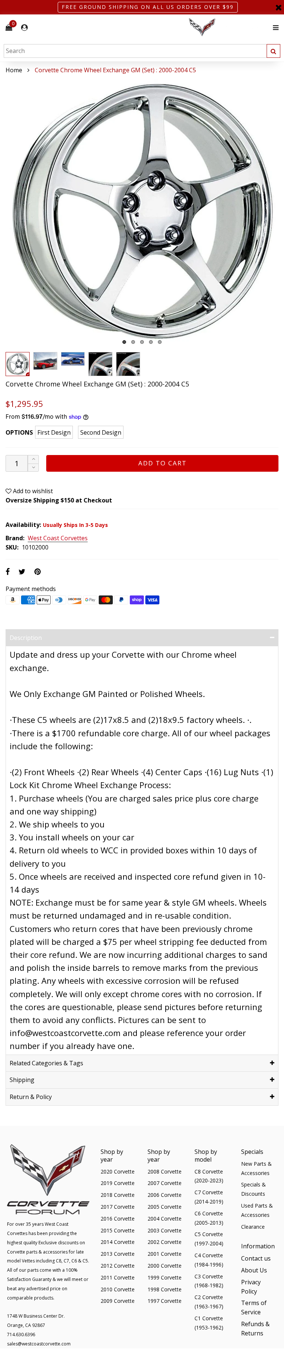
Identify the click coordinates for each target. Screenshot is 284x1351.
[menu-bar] (273, 27)
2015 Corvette (118, 1230)
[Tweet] (22, 572)
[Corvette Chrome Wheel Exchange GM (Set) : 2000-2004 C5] (142, 211)
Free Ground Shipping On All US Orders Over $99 (148, 6)
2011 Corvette (118, 1277)
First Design (54, 432)
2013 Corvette (118, 1253)
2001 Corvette (165, 1253)
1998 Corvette (165, 1289)
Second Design (100, 432)
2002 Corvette (165, 1241)
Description (26, 638)
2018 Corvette (118, 1194)
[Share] (8, 572)
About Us (254, 1270)
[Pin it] (37, 572)
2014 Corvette (118, 1241)
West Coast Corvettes (58, 538)
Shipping (22, 1080)
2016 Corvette (118, 1218)
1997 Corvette (165, 1300)
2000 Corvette (165, 1265)
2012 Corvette (118, 1265)
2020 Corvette (118, 1171)
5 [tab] (160, 342)
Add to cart (162, 463)
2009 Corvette (118, 1300)
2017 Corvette (118, 1206)
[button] (33, 468)
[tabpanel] (142, 211)
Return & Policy (31, 1097)
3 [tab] (142, 342)
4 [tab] (151, 342)
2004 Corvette (165, 1218)
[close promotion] (278, 7)
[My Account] (24, 27)
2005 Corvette (165, 1206)
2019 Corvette (118, 1182)
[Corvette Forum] (228, 27)
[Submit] (273, 51)
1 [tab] (124, 342)
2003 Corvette (165, 1230)
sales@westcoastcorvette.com (39, 1344)
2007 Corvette (165, 1182)
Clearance (253, 1226)
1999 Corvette (165, 1277)
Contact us (256, 1258)
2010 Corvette (118, 1289)
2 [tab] (133, 342)
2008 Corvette (165, 1171)
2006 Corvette (165, 1194)
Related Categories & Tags (46, 1063)
